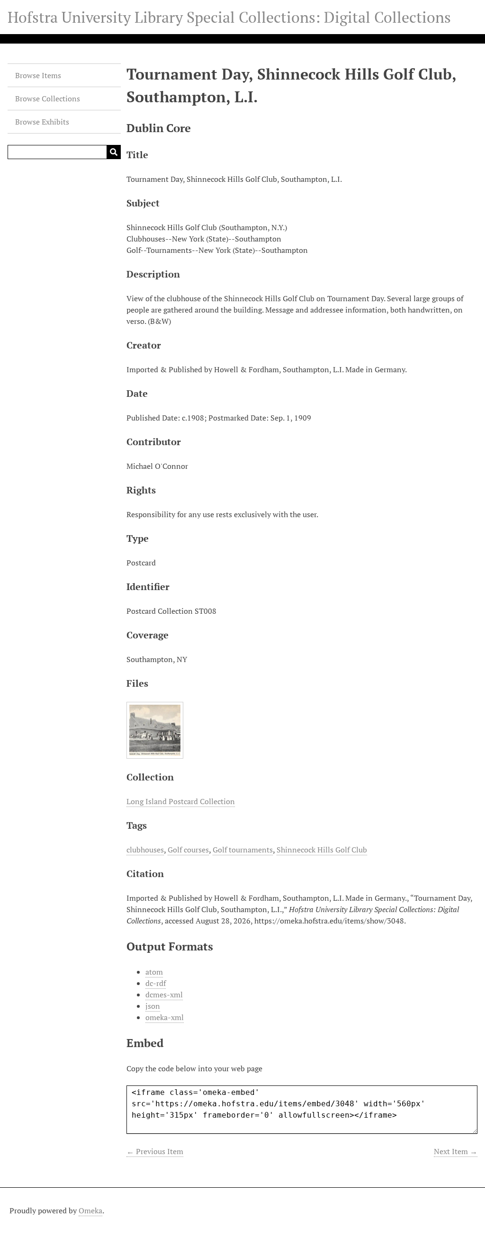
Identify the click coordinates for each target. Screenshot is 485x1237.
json (152, 1006)
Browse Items (38, 75)
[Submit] (114, 152)
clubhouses (145, 849)
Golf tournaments (243, 849)
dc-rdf (155, 983)
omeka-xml (164, 1017)
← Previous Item (154, 1151)
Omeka (90, 1210)
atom (154, 972)
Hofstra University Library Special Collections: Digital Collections (229, 17)
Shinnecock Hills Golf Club (322, 849)
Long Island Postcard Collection (180, 801)
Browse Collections (47, 98)
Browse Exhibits (42, 122)
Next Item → (455, 1151)
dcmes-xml (164, 994)
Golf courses (188, 849)
